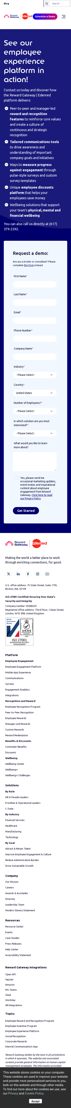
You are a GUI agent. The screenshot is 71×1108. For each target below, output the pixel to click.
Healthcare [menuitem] (11, 825)
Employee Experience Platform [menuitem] (22, 1031)
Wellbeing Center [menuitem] (14, 763)
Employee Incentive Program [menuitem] (21, 1026)
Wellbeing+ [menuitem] (11, 769)
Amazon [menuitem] (10, 984)
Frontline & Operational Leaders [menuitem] (23, 803)
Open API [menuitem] (10, 974)
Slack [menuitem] (8, 995)
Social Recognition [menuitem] (15, 1036)
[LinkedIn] (18, 574)
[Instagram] (37, 574)
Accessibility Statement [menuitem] (18, 955)
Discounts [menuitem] (10, 752)
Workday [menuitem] (10, 1000)
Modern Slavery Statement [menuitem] (20, 910)
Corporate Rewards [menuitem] (16, 1041)
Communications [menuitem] (14, 678)
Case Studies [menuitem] (12, 938)
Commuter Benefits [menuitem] (16, 746)
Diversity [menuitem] (10, 899)
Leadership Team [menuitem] (14, 904)
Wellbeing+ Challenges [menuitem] (17, 775)
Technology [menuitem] (11, 837)
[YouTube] (47, 574)
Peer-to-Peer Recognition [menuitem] (19, 712)
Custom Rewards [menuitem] (14, 729)
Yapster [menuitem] (9, 979)
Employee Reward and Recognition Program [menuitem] (29, 1020)
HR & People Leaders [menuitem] (16, 797)
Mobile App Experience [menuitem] (18, 672)
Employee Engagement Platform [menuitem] (23, 666)
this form (29, 265)
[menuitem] (19, 661)
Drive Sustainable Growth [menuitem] (19, 865)
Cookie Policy (34, 1093)
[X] (8, 574)
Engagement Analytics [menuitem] (17, 689)
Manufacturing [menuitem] (13, 831)
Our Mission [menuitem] (11, 881)
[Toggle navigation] (63, 16)
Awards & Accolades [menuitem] (16, 893)
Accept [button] (35, 1101)
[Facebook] (28, 574)
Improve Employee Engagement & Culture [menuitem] (28, 854)
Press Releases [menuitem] (13, 943)
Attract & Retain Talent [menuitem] (18, 848)
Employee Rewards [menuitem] (15, 718)
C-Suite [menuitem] (9, 808)
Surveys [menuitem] (9, 683)
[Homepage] (18, 16)
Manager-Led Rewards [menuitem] (17, 723)
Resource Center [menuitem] (14, 926)
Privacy (13, 1093)
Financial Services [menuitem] (15, 820)
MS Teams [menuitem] (11, 989)
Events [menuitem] (9, 932)
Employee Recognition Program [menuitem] (22, 706)
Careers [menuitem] (9, 887)
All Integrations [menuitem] (13, 1005)
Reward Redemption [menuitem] (16, 735)
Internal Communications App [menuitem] (21, 1046)
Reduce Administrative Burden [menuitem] (22, 860)
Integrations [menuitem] (12, 695)
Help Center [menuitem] (11, 949)
